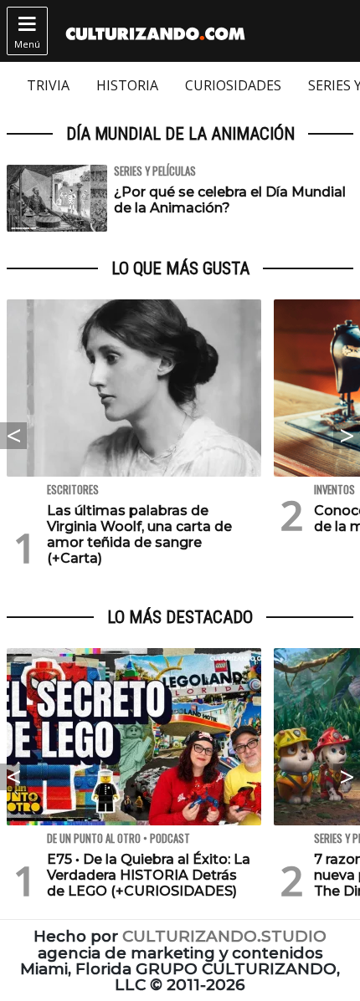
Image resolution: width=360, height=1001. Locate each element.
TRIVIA (48, 85)
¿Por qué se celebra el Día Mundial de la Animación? (230, 200)
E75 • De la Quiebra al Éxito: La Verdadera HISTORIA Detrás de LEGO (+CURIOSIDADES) (148, 875)
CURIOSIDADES (233, 85)
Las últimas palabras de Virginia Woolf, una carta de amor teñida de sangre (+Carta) (139, 535)
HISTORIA (127, 85)
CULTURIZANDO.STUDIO (224, 936)
